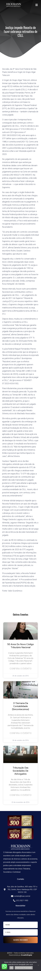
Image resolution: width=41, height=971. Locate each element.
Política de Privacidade (24, 968)
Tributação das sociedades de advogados (20, 771)
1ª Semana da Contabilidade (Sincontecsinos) (20, 706)
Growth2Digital (26, 955)
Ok (11, 968)
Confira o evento (20, 668)
